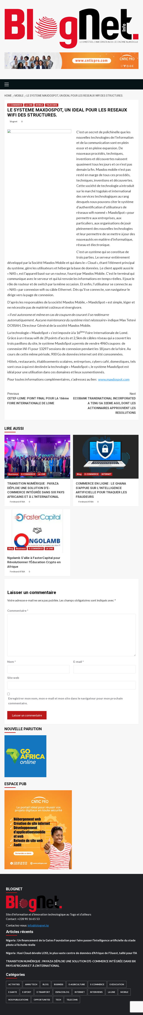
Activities (14, 984)
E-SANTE (12, 992)
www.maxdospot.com (113, 379)
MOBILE (39, 105)
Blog (79, 474)
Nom (11, 661)
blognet (13, 121)
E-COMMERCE (15, 105)
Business (13, 474)
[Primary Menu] (8, 84)
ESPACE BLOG (62, 992)
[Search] (136, 84)
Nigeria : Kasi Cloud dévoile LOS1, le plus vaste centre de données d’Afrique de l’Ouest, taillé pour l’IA (71, 953)
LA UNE (28, 105)
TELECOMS (51, 105)
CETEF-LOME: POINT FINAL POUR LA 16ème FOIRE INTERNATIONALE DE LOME (38, 398)
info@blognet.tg (38, 925)
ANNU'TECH (31, 984)
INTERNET (106, 474)
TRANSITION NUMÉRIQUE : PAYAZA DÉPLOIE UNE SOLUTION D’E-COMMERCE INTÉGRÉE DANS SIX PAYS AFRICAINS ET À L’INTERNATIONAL (71, 963)
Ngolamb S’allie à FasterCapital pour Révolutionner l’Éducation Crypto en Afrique (34, 562)
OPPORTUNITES (42, 999)
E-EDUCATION (117, 984)
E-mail (78, 661)
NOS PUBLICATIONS (18, 999)
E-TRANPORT (43, 992)
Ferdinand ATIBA (17, 502)
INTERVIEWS (96, 992)
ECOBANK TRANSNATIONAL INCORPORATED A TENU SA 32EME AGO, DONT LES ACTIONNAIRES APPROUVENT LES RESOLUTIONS (104, 403)
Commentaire (17, 610)
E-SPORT (26, 992)
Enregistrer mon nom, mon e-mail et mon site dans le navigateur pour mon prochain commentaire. (65, 700)
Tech (58, 999)
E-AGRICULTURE (77, 984)
